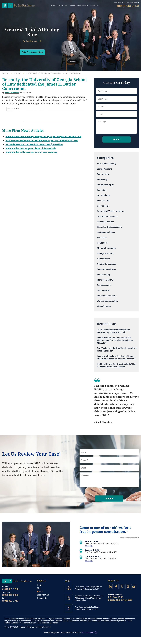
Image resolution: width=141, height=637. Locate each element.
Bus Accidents (103, 195)
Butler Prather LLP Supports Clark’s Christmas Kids (31, 148)
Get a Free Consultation (32, 52)
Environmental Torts (106, 232)
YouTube (133, 586)
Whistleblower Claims (106, 296)
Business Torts (103, 200)
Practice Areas (63, 5)
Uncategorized (103, 290)
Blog (39, 588)
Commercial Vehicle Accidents (110, 211)
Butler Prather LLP (18, 5)
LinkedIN (110, 586)
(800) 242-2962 (10, 594)
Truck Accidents (104, 285)
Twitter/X (122, 586)
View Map (89, 546)
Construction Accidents (107, 216)
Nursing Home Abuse (106, 264)
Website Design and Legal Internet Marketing (61, 632)
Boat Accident (103, 174)
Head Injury (102, 243)
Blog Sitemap (43, 595)
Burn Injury (102, 190)
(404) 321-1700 (10, 589)
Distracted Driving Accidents (109, 227)
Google (127, 586)
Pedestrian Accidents (106, 269)
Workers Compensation (107, 301)
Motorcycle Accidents (106, 248)
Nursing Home (103, 259)
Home (40, 585)
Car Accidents (103, 206)
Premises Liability (105, 280)
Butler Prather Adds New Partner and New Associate (31, 152)
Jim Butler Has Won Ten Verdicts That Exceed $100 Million (34, 144)
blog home (5, 73)
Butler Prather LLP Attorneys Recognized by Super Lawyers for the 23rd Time (43, 136)
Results (72, 5)
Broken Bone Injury (105, 185)
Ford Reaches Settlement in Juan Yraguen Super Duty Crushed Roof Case (42, 140)
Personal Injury (103, 274)
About (53, 5)
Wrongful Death (104, 306)
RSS (41, 591)
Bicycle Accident (104, 169)
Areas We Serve (82, 5)
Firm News (17, 73)
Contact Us (94, 5)
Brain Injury (102, 179)
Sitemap (41, 580)
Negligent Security (105, 253)
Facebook (116, 586)
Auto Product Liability (106, 163)
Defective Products (105, 222)
